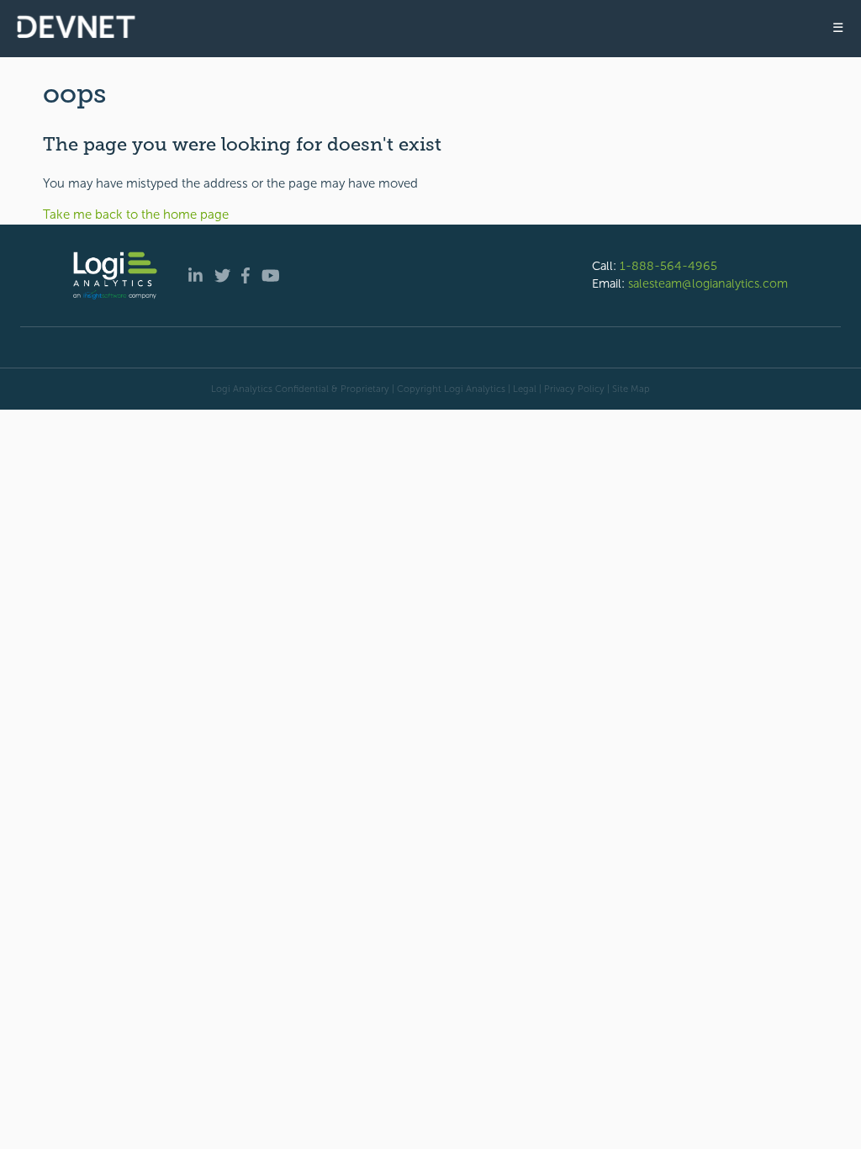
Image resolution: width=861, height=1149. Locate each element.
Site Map (631, 388)
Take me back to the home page (136, 214)
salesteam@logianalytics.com (708, 283)
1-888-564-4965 (668, 265)
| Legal (522, 388)
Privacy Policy (574, 388)
